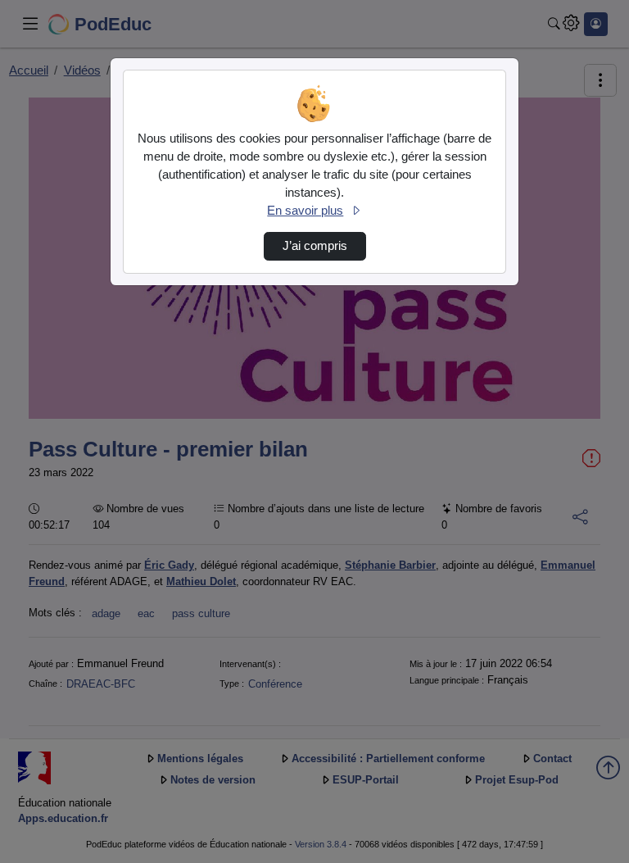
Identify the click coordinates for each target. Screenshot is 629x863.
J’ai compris (315, 245)
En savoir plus (305, 210)
